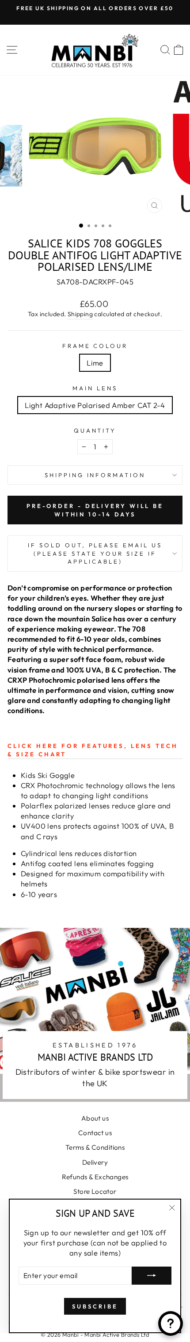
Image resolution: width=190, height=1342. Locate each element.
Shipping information (95, 474)
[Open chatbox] (170, 1323)
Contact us (95, 1133)
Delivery (95, 1162)
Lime (95, 362)
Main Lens (95, 388)
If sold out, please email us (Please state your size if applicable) (95, 553)
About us (95, 1118)
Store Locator (94, 1191)
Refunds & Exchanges (95, 1177)
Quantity (95, 430)
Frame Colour (95, 345)
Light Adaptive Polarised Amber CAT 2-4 (95, 405)
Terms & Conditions (95, 1147)
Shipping (80, 314)
